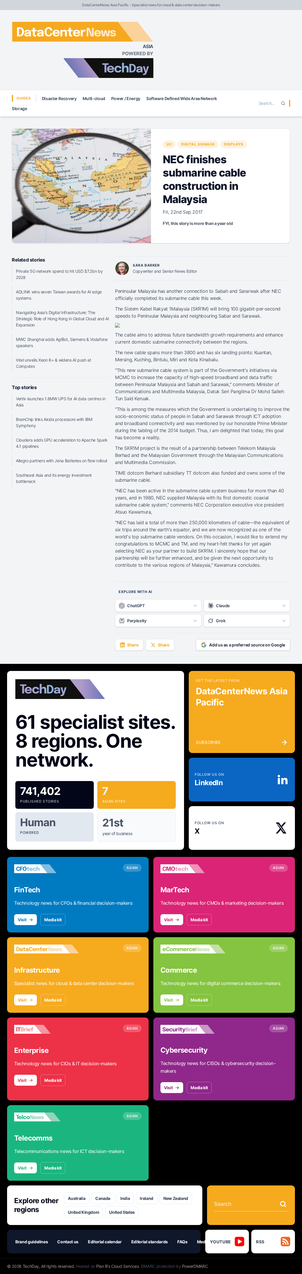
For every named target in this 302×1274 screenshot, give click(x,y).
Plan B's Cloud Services (117, 1266)
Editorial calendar (105, 1241)
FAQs (182, 1241)
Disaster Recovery (59, 98)
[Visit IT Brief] (46, 1029)
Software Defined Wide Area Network (181, 98)
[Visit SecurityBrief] (192, 1029)
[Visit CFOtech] (46, 868)
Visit (22, 919)
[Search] (283, 103)
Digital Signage (198, 144)
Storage (19, 108)
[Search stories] (283, 1204)
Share (132, 644)
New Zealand (175, 1198)
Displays (233, 144)
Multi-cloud (94, 98)
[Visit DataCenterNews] (46, 949)
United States (121, 1212)
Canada (102, 1198)
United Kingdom (83, 1212)
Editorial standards (149, 1241)
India (125, 1198)
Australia (76, 1198)
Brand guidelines (31, 1241)
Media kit (53, 919)
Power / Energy (125, 98)
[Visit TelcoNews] (46, 1117)
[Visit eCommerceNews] (192, 949)
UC (169, 144)
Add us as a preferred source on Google (247, 644)
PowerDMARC (195, 1266)
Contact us (67, 1241)
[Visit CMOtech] (192, 868)
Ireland (146, 1198)
